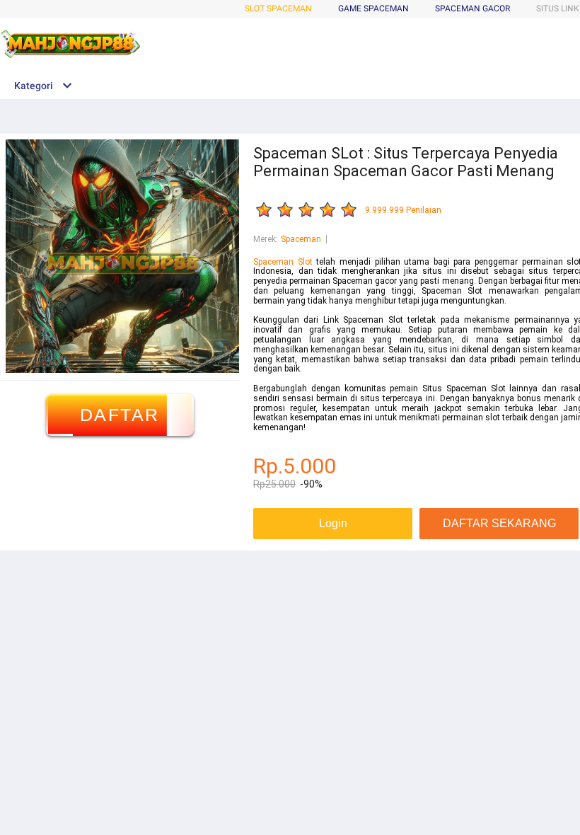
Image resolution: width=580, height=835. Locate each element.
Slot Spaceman (278, 8)
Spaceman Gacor (472, 8)
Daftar (120, 415)
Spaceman (301, 239)
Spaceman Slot (283, 262)
